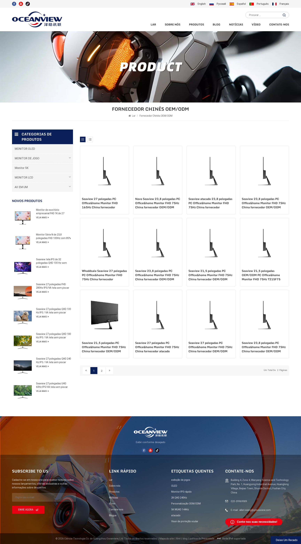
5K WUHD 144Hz (180, 509)
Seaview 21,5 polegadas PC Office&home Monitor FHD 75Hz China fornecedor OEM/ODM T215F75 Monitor (104, 347)
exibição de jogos (180, 479)
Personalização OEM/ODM (186, 503)
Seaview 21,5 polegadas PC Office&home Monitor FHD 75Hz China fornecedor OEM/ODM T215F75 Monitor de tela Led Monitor (210, 275)
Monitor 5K (21, 168)
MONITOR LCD (24, 177)
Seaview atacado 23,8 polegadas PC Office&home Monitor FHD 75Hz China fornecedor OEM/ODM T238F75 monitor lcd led (210, 203)
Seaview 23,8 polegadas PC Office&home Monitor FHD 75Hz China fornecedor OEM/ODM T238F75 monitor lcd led (264, 203)
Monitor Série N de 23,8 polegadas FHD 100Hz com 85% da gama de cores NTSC (53, 236)
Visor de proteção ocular (184, 521)
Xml (178, 538)
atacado (175, 515)
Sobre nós (172, 24)
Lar (153, 24)
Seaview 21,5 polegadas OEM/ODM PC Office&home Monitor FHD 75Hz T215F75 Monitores (261, 275)
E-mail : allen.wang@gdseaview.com (251, 510)
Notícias (236, 24)
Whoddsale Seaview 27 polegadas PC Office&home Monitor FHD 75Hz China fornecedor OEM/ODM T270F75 (104, 275)
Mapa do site (166, 538)
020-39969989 (239, 501)
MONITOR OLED (25, 148)
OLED (174, 485)
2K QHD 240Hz (179, 497)
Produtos (196, 24)
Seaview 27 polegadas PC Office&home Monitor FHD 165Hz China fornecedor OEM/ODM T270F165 (100, 203)
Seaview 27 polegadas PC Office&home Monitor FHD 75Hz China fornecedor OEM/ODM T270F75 (210, 347)
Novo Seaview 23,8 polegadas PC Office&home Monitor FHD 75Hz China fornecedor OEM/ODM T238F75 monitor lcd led (157, 203)
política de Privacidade (202, 538)
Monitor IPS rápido (181, 491)
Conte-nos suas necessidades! (257, 521)
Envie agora (26, 509)
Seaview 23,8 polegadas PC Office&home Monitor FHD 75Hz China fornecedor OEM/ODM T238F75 (264, 347)
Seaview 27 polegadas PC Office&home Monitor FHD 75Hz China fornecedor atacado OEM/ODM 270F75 (157, 347)
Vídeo (256, 24)
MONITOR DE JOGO (27, 158)
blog (216, 24)
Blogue (113, 515)
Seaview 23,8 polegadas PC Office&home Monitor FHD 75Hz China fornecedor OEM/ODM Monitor (157, 275)
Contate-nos (279, 24)
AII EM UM (21, 187)
